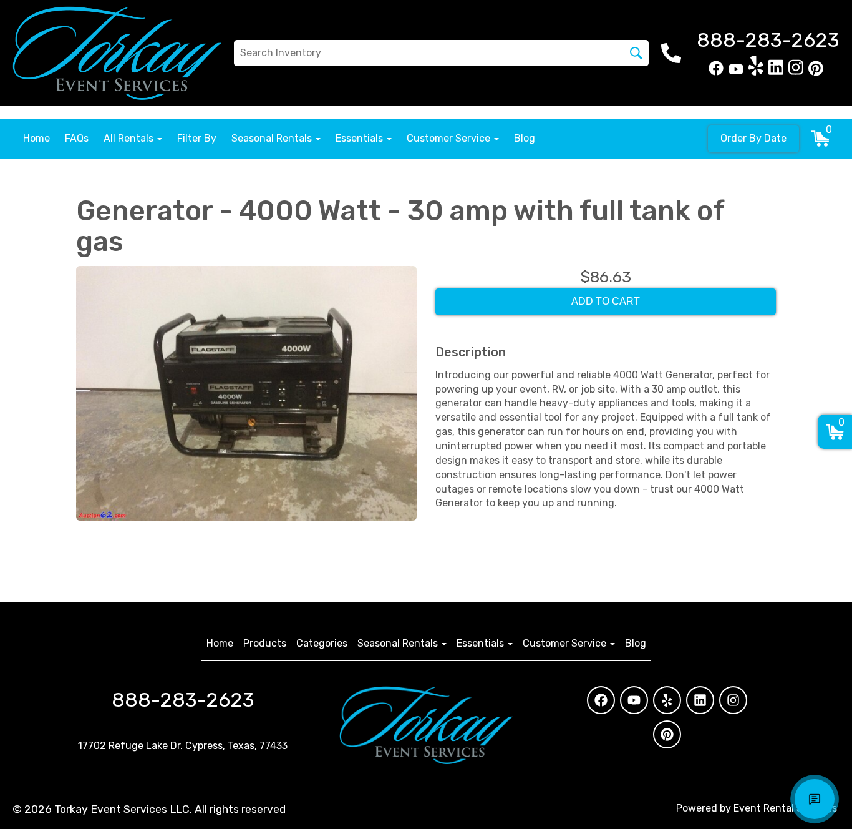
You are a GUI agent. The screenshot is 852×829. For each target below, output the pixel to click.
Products (264, 643)
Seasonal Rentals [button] (272, 138)
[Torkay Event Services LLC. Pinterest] (815, 72)
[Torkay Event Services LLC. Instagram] (795, 72)
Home (36, 138)
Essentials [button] (360, 138)
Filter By (196, 138)
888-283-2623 (183, 700)
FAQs (77, 138)
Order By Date (753, 138)
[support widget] (815, 799)
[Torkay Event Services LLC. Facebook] (716, 72)
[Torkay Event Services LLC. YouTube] (736, 72)
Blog (524, 138)
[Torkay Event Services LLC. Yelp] (755, 72)
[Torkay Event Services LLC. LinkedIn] (775, 72)
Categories (321, 643)
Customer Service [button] (450, 138)
